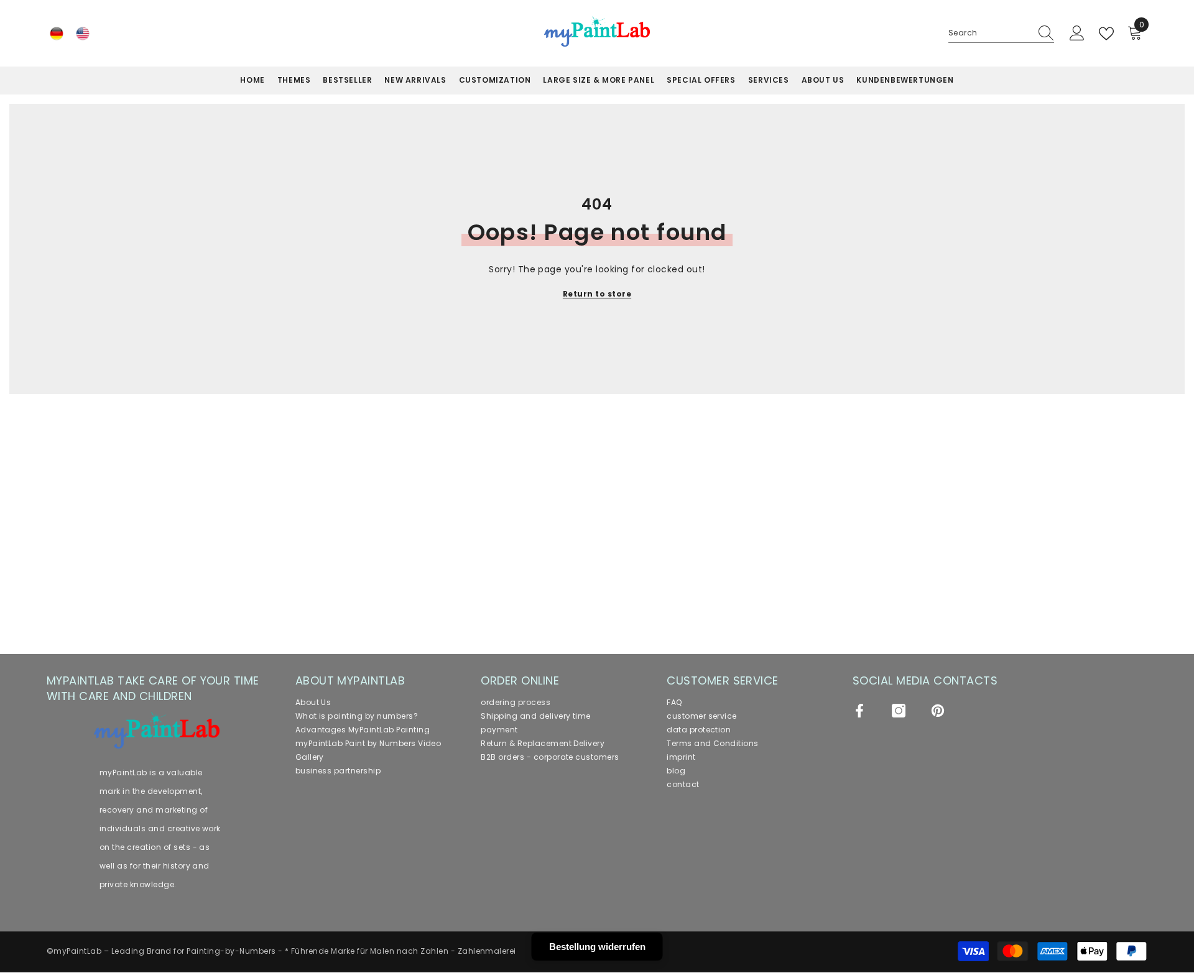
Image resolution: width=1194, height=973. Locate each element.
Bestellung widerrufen (597, 946)
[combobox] (989, 33)
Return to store (597, 293)
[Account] (1077, 33)
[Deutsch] (57, 33)
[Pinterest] (938, 711)
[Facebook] (859, 711)
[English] (83, 33)
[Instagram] (899, 711)
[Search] (1001, 33)
